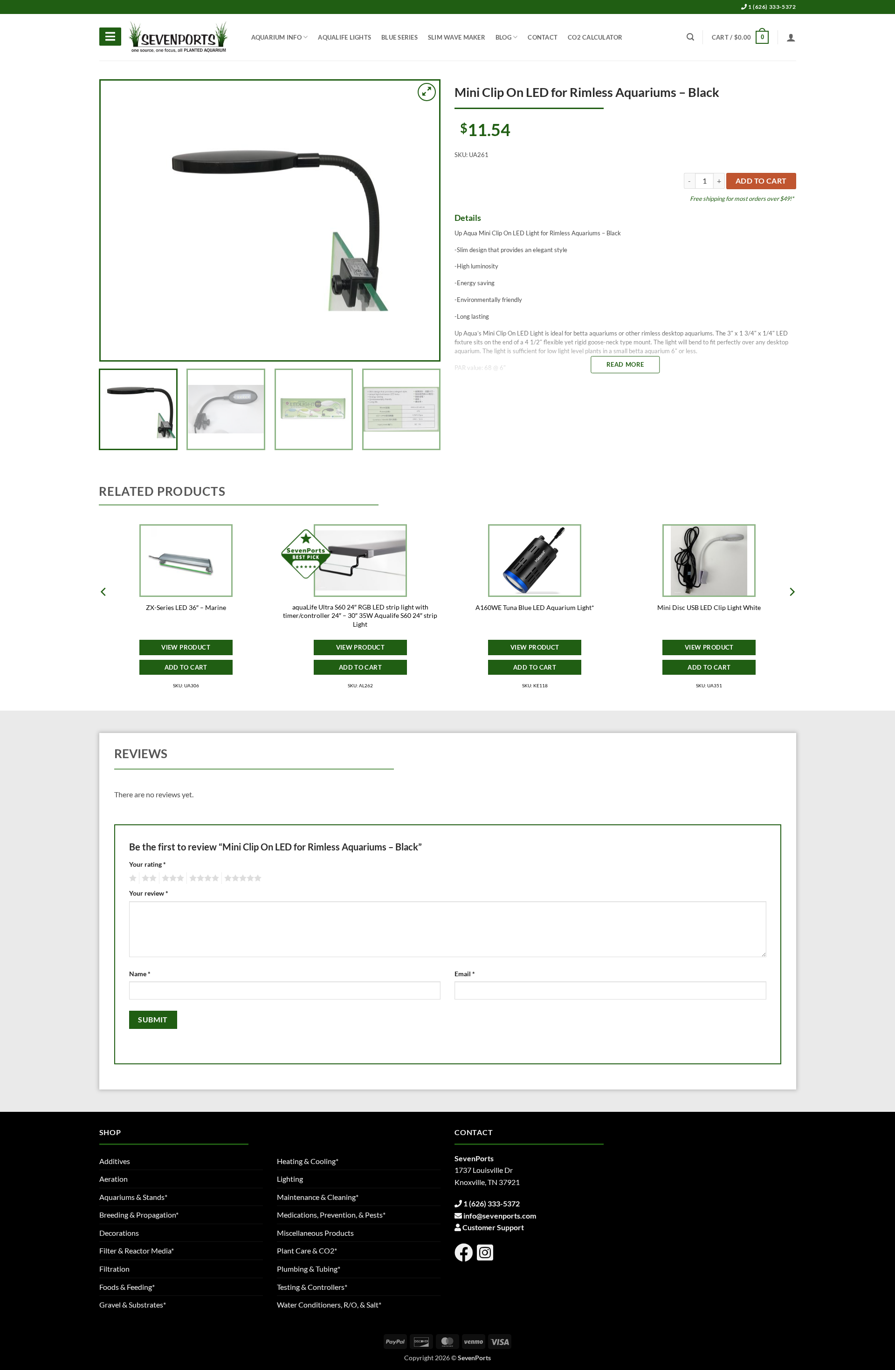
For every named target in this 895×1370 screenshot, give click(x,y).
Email (464, 974)
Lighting (290, 1178)
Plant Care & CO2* (307, 1250)
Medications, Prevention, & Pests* (331, 1214)
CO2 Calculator (595, 37)
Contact (543, 37)
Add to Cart (186, 667)
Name (140, 974)
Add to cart (761, 181)
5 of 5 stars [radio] (241, 878)
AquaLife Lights (344, 37)
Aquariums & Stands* (133, 1196)
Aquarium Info (276, 37)
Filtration (114, 1268)
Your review (148, 893)
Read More (625, 364)
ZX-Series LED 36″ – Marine (186, 607)
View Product (185, 647)
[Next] (420, 220)
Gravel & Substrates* (132, 1304)
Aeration (113, 1178)
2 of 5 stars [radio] (148, 878)
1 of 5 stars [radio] (132, 878)
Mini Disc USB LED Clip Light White (709, 607)
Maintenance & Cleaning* (317, 1196)
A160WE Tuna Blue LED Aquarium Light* (534, 607)
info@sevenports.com (499, 1215)
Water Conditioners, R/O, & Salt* (329, 1304)
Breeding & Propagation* (139, 1214)
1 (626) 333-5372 (771, 6)
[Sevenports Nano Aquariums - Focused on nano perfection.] (178, 37)
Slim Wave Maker (456, 37)
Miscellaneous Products (315, 1232)
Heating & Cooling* (307, 1161)
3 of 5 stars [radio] (171, 878)
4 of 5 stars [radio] (202, 878)
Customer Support (493, 1227)
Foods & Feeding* (127, 1286)
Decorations (119, 1232)
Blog (503, 37)
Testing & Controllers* (312, 1286)
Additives (114, 1161)
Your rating (147, 864)
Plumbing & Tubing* (308, 1268)
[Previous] (118, 220)
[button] (740, 37)
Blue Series (399, 37)
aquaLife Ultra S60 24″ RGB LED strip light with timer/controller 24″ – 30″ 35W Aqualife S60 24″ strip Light (360, 615)
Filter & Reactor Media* (136, 1250)
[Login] (791, 37)
